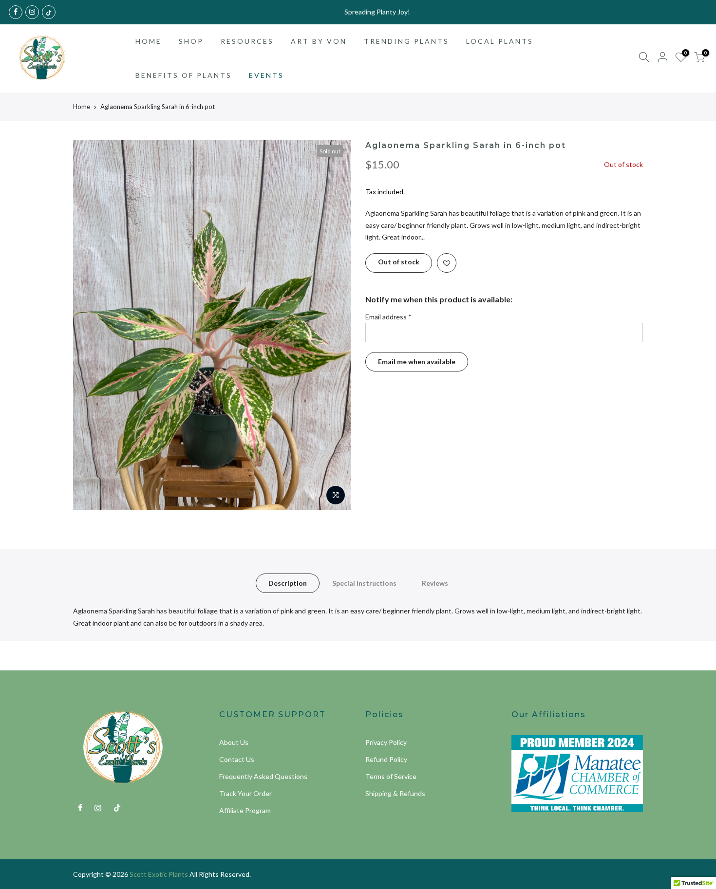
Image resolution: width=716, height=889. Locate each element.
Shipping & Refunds (395, 793)
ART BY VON (319, 41)
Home (81, 107)
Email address (388, 317)
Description (287, 583)
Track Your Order (245, 793)
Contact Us (236, 759)
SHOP (191, 41)
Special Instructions (364, 583)
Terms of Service (390, 776)
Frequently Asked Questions (263, 776)
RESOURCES (247, 41)
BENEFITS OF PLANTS (183, 75)
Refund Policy (386, 759)
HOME (148, 41)
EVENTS (266, 75)
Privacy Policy (386, 742)
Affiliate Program (245, 810)
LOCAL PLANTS (499, 41)
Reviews (435, 583)
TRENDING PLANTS (406, 41)
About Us (233, 742)
